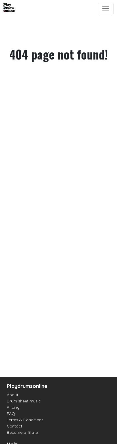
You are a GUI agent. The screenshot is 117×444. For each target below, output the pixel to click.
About (12, 394)
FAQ (11, 413)
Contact (14, 426)
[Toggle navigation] (106, 8)
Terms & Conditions (25, 419)
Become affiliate (22, 432)
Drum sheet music (24, 401)
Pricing (13, 407)
